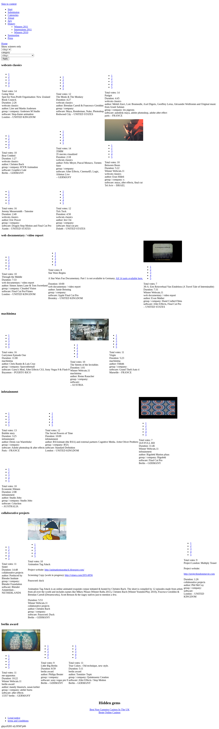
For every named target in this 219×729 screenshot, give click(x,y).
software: (7, 114)
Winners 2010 (21, 32)
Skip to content (9, 4)
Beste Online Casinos (109, 712)
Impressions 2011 (23, 29)
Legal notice (14, 718)
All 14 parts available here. (129, 278)
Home (4, 43)
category (5, 52)
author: (5, 108)
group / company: (11, 111)
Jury (10, 21)
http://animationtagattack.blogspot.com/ (64, 569)
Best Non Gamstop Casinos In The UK (110, 709)
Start (10, 9)
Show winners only (11, 46)
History (11, 23)
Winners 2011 (21, 26)
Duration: (7, 102)
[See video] (124, 140)
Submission (13, 12)
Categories (13, 15)
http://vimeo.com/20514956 (79, 575)
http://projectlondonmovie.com (199, 574)
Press (10, 38)
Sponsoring (13, 35)
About (11, 18)
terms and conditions (18, 720)
